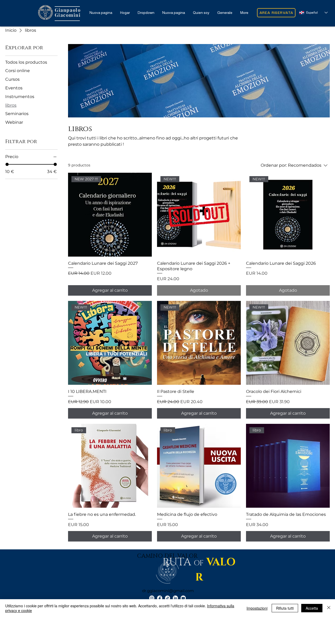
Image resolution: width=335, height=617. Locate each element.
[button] (146, 13)
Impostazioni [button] (257, 608)
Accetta (312, 608)
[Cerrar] (329, 608)
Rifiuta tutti (285, 608)
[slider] (7, 164)
